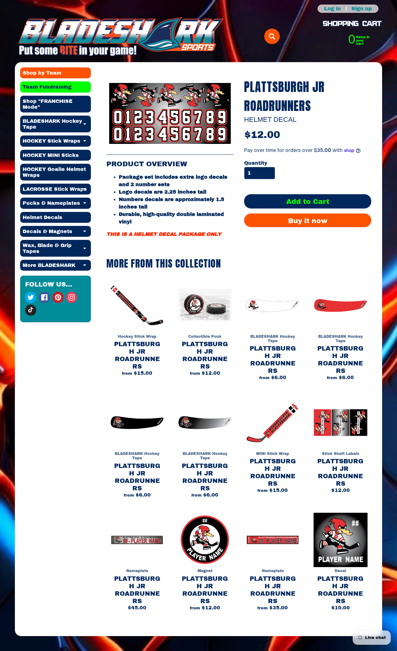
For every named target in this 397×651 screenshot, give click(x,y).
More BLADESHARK (57, 267)
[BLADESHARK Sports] (121, 36)
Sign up (361, 8)
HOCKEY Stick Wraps (57, 142)
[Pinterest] (58, 297)
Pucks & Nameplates (57, 204)
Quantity (255, 163)
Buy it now (308, 221)
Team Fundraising (47, 86)
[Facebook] (44, 297)
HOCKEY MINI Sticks (51, 155)
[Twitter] (30, 297)
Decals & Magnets (57, 233)
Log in (332, 8)
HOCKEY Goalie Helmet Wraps (54, 172)
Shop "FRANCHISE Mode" (48, 104)
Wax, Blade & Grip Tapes (57, 248)
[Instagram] (71, 297)
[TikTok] (30, 310)
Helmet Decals (42, 217)
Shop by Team (42, 73)
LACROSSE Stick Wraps (57, 190)
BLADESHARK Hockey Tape (57, 124)
